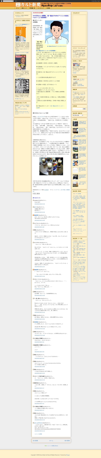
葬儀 (83, 270)
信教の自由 (78, 249)
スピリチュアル (79, 267)
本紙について (24, 8)
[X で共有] (36, 193)
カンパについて (41, 8)
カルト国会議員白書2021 (20, 78)
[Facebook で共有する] (37, 193)
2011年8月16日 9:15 (39, 239)
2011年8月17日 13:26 (40, 328)
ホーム (17, 8)
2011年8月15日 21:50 (40, 204)
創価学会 (80, 208)
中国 (82, 278)
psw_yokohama (38, 422)
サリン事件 (77, 247)
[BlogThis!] (35, 193)
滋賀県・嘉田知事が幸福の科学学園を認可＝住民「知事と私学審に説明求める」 (82, 142)
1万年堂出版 (83, 260)
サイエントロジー (79, 202)
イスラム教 (76, 272)
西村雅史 (36, 322)
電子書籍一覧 (32, 8)
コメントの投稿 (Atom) (52, 445)
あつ (35, 207)
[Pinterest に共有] (39, 193)
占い (79, 266)
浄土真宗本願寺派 (80, 205)
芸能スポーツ (82, 263)
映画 (76, 262)
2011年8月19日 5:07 (39, 410)
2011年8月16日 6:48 (39, 227)
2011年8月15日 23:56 (40, 220)
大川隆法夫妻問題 (80, 85)
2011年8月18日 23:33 (40, 380)
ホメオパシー (75, 256)
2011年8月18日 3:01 (39, 342)
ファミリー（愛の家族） (80, 221)
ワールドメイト (79, 233)
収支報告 (48, 8)
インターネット (57, 189)
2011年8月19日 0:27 (39, 388)
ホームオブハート (77, 222)
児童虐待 (78, 253)
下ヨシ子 (83, 273)
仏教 (79, 271)
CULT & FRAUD (23, 109)
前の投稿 (67, 440)
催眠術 (76, 268)
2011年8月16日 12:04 (40, 276)
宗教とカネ (77, 270)
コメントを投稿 (38, 434)
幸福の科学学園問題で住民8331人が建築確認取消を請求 (82, 177)
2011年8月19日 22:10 (40, 431)
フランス (77, 280)
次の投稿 (35, 440)
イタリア (81, 277)
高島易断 (77, 210)
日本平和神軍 (81, 216)
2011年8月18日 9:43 (39, 358)
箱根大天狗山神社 (79, 219)
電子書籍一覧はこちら (19, 98)
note (20, 106)
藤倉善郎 (36, 215)
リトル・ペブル (79, 231)
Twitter (19, 107)
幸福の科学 (77, 197)
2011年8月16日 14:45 (40, 295)
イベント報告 (76, 244)
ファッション (76, 265)
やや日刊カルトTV (19, 16)
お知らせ (80, 241)
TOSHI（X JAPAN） (77, 275)
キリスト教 (83, 271)
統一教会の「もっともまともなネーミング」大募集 (79, 80)
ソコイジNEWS (76, 97)
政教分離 (81, 248)
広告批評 (80, 262)
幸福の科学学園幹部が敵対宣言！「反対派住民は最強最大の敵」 (82, 162)
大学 (82, 252)
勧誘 (78, 257)
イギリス (76, 277)
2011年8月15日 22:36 (40, 212)
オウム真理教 (78, 193)
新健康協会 (75, 207)
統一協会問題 (79, 84)
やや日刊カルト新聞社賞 (78, 242)
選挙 (74, 249)
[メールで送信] (33, 193)
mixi (74, 261)
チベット (78, 278)
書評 (75, 263)
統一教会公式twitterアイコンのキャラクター (56, 46)
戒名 (81, 270)
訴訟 (83, 246)
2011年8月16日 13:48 (40, 288)
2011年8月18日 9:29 (39, 351)
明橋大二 (78, 273)
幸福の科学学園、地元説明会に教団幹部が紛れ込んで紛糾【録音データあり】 (82, 130)
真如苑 (76, 208)
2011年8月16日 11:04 (40, 266)
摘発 (80, 246)
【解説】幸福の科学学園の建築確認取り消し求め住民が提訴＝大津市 (82, 148)
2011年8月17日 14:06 (40, 335)
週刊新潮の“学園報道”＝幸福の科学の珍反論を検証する (82, 169)
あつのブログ (41, 116)
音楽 (78, 263)
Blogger (68, 455)
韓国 (84, 277)
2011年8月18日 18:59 (40, 366)
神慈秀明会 (80, 207)
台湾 (74, 278)
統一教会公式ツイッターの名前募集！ (46, 50)
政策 (84, 248)
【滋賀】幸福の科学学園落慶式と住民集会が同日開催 (82, 122)
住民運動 (82, 257)
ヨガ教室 (80, 268)
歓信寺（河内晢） (79, 196)
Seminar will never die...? (24, 111)
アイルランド (79, 276)
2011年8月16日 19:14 (40, 312)
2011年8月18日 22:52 (40, 373)
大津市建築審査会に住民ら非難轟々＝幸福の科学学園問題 (82, 156)
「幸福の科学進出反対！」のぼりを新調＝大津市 (82, 183)
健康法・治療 (81, 254)
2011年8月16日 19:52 (40, 319)
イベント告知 (82, 243)
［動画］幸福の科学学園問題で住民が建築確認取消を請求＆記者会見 (79, 136)
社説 (84, 241)
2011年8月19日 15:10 (40, 419)
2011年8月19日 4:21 (39, 403)
